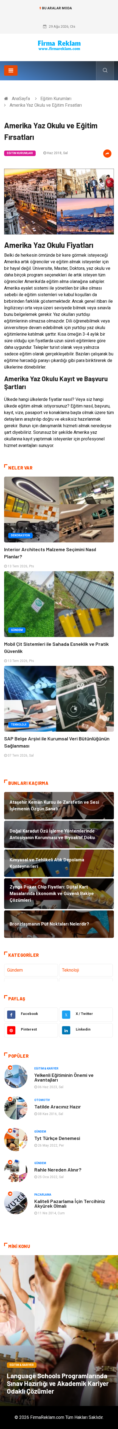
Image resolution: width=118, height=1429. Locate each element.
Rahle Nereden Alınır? (58, 1170)
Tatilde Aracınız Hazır (57, 1106)
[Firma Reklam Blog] (59, 45)
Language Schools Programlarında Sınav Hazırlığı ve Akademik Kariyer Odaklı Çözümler (58, 1383)
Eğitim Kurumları (55, 98)
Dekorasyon (20, 535)
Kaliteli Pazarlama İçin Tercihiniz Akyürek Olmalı (69, 1203)
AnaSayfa (21, 98)
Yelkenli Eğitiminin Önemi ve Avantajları (64, 1077)
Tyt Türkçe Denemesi (57, 1138)
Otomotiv (42, 1100)
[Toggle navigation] (11, 70)
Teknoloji (18, 724)
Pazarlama (42, 1194)
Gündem (17, 630)
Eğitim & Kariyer (46, 1068)
